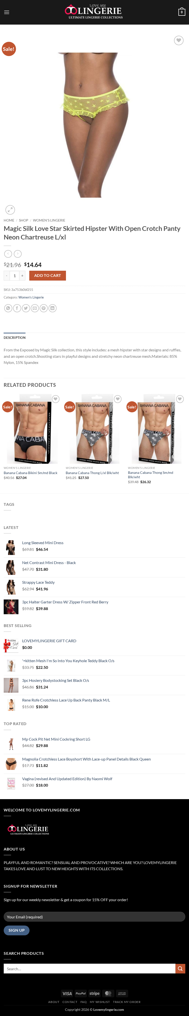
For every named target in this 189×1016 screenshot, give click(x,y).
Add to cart (47, 275)
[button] (7, 12)
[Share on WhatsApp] (8, 308)
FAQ (83, 1002)
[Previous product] (17, 254)
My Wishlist (100, 1002)
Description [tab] (15, 338)
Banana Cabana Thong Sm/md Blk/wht (150, 474)
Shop (23, 220)
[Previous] (4, 443)
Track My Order (127, 1002)
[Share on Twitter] (26, 308)
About (53, 1002)
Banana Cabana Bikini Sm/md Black (30, 473)
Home (9, 220)
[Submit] (180, 968)
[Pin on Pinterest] (44, 308)
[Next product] (8, 254)
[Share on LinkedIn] (52, 308)
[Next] (185, 443)
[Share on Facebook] (17, 308)
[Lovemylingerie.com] (94, 12)
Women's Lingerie (49, 220)
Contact (70, 1002)
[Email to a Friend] (35, 308)
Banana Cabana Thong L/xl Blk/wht (92, 473)
